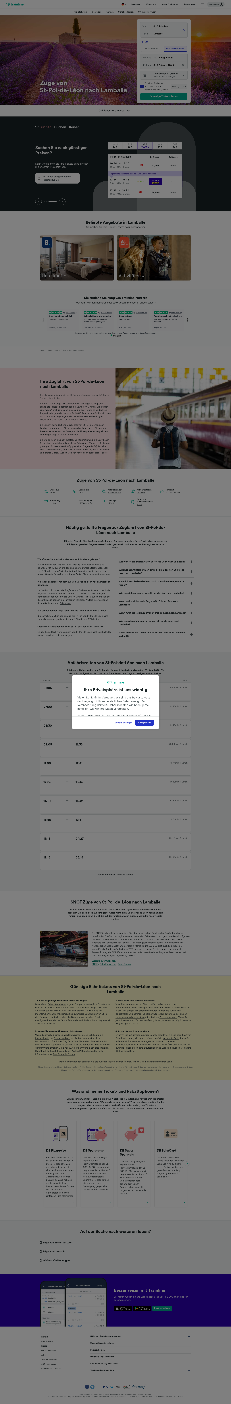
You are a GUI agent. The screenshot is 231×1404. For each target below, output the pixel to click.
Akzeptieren (144, 722)
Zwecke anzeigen (123, 722)
